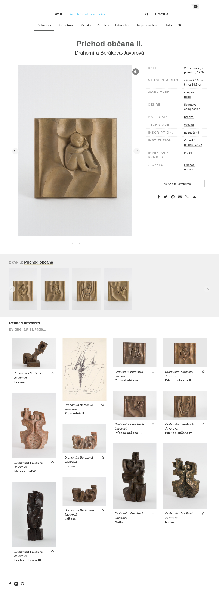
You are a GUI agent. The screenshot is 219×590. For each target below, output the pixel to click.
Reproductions (148, 25)
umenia (162, 14)
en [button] (196, 6)
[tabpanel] (76, 151)
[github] (23, 583)
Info (169, 25)
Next (136, 151)
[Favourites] (180, 25)
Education (123, 25)
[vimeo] (17, 583)
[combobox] (109, 14)
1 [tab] (73, 243)
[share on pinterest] (173, 197)
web (58, 14)
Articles (103, 25)
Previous (15, 151)
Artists (86, 25)
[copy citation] (194, 197)
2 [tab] (79, 243)
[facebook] (11, 583)
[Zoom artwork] (75, 150)
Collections (66, 25)
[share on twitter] (165, 197)
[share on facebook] (158, 197)
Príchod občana (38, 262)
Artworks (44, 25)
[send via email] (180, 197)
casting (189, 124)
